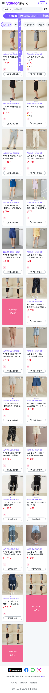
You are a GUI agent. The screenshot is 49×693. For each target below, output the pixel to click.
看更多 (20, 68)
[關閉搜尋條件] (11, 9)
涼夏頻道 (20, 42)
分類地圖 (33, 689)
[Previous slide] (4, 40)
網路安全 (15, 689)
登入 (42, 3)
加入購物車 (14, 74)
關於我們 (24, 682)
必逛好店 (20, 48)
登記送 (20, 22)
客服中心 (14, 682)
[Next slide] (21, 40)
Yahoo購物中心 (17, 3)
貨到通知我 (12, 519)
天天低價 (20, 37)
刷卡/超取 (20, 53)
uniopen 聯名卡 (31, 15)
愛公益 (20, 63)
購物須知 (33, 682)
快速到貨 (20, 32)
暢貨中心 (20, 27)
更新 (42, 676)
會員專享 (20, 58)
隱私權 (24, 689)
